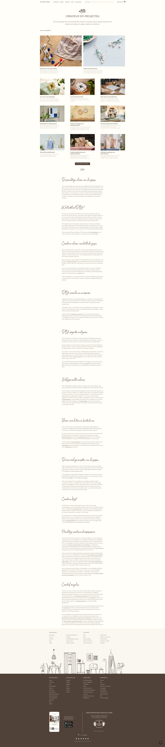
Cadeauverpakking (66, 399)
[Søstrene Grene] (45, 2)
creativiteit (79, 273)
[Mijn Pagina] (120, 2)
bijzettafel (93, 597)
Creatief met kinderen (72, 261)
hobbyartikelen (94, 232)
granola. (86, 477)
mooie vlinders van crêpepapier (94, 554)
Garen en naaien (77, 356)
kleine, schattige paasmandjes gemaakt (73, 621)
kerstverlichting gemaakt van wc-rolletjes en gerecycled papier (76, 617)
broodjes (70, 477)
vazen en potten (99, 548)
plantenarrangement (66, 437)
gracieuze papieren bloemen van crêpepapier (79, 544)
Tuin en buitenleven (75, 442)
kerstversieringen (77, 508)
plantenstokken (65, 445)
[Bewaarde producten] (122, 2)
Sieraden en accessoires (76, 314)
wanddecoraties (82, 437)
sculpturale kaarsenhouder (81, 596)
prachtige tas (67, 607)
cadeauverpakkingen (71, 520)
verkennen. (87, 363)
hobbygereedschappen (96, 561)
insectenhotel (68, 447)
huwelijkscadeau (83, 401)
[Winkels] (118, 2)
